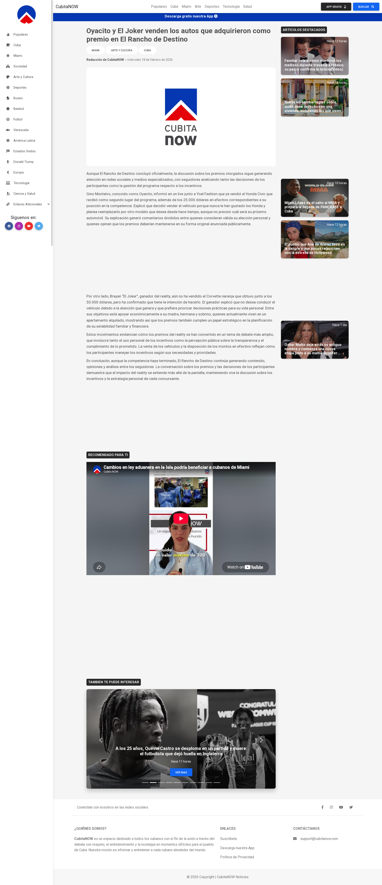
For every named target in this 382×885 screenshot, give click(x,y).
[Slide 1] (145, 782)
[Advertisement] (181, 260)
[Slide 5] (177, 782)
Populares (159, 6)
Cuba (174, 6)
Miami (186, 6)
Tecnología (231, 6)
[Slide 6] (185, 782)
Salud (247, 6)
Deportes (212, 6)
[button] (26, 204)
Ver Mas (181, 772)
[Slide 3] (161, 782)
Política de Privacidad (237, 857)
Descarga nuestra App (237, 848)
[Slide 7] (193, 782)
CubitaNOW (67, 6)
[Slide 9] (209, 782)
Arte (198, 6)
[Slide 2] (153, 782)
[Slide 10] (217, 782)
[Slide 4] (169, 782)
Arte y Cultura (121, 50)
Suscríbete (228, 839)
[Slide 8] (201, 782)
